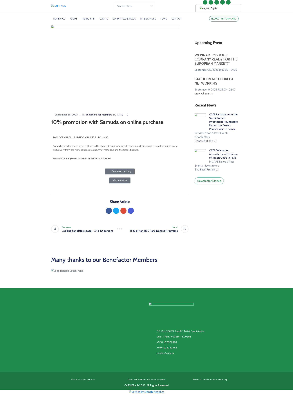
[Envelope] (228, 2)
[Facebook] (109, 211)
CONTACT (177, 18)
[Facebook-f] (211, 2)
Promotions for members (98, 114)
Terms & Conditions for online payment (146, 379)
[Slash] (120, 229)
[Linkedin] (205, 2)
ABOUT (73, 18)
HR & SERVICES (148, 18)
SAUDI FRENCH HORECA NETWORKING (214, 81)
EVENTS (104, 18)
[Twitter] (216, 2)
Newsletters (202, 137)
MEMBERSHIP (88, 18)
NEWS (164, 18)
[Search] (151, 6)
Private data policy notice (83, 379)
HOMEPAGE (59, 18)
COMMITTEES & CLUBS (124, 18)
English (214, 8)
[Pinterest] (123, 211)
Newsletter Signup (209, 181)
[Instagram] (222, 2)
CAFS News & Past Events (212, 133)
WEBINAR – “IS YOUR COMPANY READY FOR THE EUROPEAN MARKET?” (216, 59)
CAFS (120, 114)
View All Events (204, 93)
